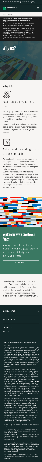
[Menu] (38, 8)
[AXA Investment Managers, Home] (10, 8)
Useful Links (9, 319)
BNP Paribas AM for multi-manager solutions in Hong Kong (19, 2)
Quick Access (9, 311)
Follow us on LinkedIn (4, 332)
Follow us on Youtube (8, 332)
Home (4, 14)
